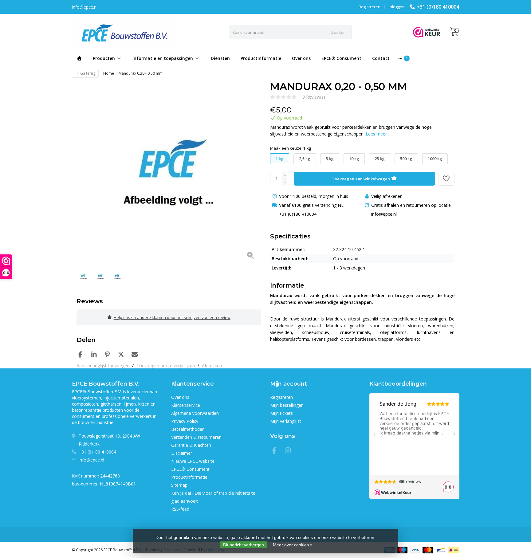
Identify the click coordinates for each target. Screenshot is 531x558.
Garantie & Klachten (191, 445)
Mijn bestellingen (287, 405)
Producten (104, 58)
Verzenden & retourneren (196, 437)
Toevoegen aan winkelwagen (361, 179)
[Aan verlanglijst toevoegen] (446, 179)
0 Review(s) (313, 97)
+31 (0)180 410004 (438, 6)
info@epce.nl (91, 460)
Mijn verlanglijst (285, 421)
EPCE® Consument (341, 58)
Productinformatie (261, 58)
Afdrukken (212, 365)
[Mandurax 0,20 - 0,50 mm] (169, 173)
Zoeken (338, 32)
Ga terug (87, 73)
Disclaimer (181, 453)
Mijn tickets (281, 413)
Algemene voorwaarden (195, 413)
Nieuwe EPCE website (192, 461)
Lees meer (376, 134)
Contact (381, 58)
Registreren (369, 7)
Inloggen (397, 7)
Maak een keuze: (290, 148)
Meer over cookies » (293, 544)
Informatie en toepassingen (162, 58)
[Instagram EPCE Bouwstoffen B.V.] (290, 451)
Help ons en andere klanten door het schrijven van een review (172, 317)
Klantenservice (185, 405)
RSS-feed (180, 509)
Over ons (301, 58)
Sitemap (179, 485)
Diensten (220, 58)
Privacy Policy (184, 421)
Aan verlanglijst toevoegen (103, 365)
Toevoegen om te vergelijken (165, 365)
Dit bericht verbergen (243, 544)
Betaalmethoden (188, 429)
